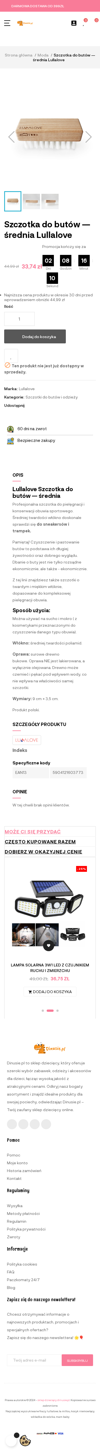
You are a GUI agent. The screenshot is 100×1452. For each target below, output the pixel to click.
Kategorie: (14, 397)
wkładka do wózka (43, 1416)
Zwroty (13, 1236)
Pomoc (13, 1155)
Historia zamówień (24, 1170)
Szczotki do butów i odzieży (52, 397)
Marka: (11, 388)
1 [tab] (43, 1011)
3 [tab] (55, 1011)
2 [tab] (48, 1011)
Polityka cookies (22, 1264)
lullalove (52, 1411)
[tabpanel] (50, 934)
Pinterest (46, 405)
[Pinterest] (46, 1124)
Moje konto (17, 1162)
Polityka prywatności (26, 1229)
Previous (18, 934)
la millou (64, 1411)
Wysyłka (14, 1205)
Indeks (19, 750)
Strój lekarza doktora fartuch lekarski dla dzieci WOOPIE (50, 968)
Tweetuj (38, 405)
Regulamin (16, 1221)
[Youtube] (35, 1124)
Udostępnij (31, 405)
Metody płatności (23, 1213)
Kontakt (14, 1178)
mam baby (62, 1416)
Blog (11, 1287)
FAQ (10, 1271)
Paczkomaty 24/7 (23, 1279)
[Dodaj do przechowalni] (11, 356)
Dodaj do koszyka (39, 336)
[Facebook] (12, 1124)
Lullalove (27, 388)
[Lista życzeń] (84, 23)
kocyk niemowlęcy (82, 1411)
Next (81, 934)
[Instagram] (23, 1124)
